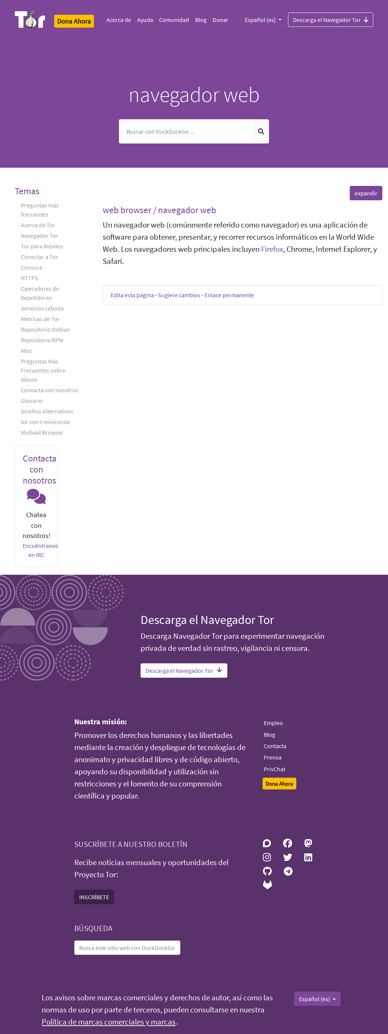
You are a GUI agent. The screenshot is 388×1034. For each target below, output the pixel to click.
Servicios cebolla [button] (42, 308)
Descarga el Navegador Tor (327, 19)
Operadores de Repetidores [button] (40, 293)
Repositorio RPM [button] (42, 340)
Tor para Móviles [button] (42, 246)
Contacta (275, 746)
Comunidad (174, 19)
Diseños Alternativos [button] (47, 411)
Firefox (272, 249)
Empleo (273, 723)
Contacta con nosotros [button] (49, 390)
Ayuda (145, 19)
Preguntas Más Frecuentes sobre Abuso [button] (43, 370)
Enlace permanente (229, 295)
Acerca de (118, 19)
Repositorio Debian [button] (45, 329)
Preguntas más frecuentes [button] (40, 209)
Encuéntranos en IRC (40, 550)
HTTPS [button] (29, 278)
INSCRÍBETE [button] (94, 897)
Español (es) (261, 19)
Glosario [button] (31, 400)
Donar (220, 19)
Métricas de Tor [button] (40, 319)
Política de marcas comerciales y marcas (108, 1022)
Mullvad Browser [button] (42, 432)
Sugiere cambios (179, 295)
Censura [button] (31, 267)
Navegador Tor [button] (39, 235)
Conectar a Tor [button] (39, 256)
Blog (201, 19)
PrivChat (274, 769)
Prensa (273, 757)
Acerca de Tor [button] (38, 225)
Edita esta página (132, 295)
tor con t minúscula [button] (45, 422)
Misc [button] (26, 350)
